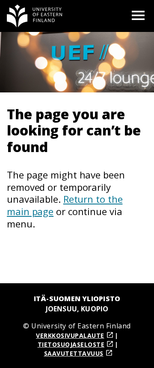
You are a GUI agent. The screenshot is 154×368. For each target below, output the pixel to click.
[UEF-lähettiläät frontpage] (34, 16)
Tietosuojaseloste (71, 344)
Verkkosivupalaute (70, 335)
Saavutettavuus (74, 353)
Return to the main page (64, 205)
